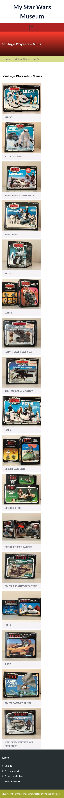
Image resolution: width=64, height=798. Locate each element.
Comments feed (15, 776)
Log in (8, 766)
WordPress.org (13, 781)
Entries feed (12, 771)
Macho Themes (52, 793)
